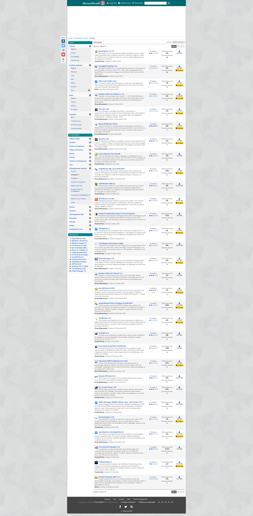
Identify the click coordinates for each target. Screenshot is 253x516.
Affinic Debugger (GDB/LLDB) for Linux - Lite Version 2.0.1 (120, 402)
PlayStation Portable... (79, 262)
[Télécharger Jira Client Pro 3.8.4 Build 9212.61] (179, 432)
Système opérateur (76, 65)
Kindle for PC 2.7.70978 (80, 266)
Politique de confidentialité (147, 502)
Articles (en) (126, 3)
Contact (121, 499)
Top (114, 499)
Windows (74, 72)
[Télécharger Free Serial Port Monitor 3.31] (179, 447)
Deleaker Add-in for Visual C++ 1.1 (111, 94)
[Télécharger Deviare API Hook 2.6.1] (179, 376)
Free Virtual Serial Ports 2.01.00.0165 (112, 346)
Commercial (75, 60)
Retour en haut (127, 511)
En (159, 502)
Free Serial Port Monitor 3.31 (109, 447)
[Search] (169, 3)
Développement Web (76, 214)
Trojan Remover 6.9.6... (80, 252)
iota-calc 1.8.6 (104, 109)
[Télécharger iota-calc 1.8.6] (179, 109)
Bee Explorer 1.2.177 (106, 51)
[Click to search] (169, 3)
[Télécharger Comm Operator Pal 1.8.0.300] (179, 154)
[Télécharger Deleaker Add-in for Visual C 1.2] (179, 273)
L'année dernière (76, 128)
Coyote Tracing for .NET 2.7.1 (109, 477)
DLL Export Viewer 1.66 (107, 387)
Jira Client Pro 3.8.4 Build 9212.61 (111, 432)
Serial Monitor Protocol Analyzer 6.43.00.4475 (115, 303)
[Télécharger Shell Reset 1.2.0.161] (179, 199)
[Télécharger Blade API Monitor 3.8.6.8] (179, 124)
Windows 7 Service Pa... (80, 241)
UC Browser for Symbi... (80, 255)
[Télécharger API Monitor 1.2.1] (179, 318)
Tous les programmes (140, 499)
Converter (139, 3)
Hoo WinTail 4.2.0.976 (107, 288)
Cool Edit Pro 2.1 (78, 257)
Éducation (72, 218)
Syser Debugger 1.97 (106, 258)
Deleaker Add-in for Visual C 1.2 (110, 273)
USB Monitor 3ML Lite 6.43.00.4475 (112, 169)
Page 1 (174, 46)
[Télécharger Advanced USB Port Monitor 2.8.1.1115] (179, 361)
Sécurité (72, 222)
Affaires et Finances (76, 150)
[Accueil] (94, 3)
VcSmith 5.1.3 (104, 333)
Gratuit (73, 53)
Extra (71, 95)
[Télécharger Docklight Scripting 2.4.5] (179, 66)
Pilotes (71, 225)
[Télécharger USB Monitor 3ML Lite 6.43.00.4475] (179, 169)
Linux (72, 75)
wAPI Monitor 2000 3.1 (107, 184)
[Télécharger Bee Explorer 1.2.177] (179, 51)
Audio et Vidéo (74, 139)
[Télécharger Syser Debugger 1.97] (179, 258)
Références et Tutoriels (78, 199)
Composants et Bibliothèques (80, 195)
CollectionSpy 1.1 (105, 462)
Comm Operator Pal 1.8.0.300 (109, 154)
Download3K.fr (99, 502)
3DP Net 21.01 (77, 264)
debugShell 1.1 (104, 228)
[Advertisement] (126, 21)
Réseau (72, 207)
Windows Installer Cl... (79, 243)
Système (72, 142)
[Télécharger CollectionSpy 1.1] (179, 462)
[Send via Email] (63, 54)
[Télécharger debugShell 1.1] (179, 228)
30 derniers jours (76, 124)
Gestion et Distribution (78, 182)
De (162, 502)
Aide (128, 499)
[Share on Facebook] (63, 41)
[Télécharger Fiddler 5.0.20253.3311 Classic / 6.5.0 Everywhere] (179, 213)
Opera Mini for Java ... (79, 238)
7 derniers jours (76, 121)
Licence (72, 46)
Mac (72, 79)
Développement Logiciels (81, 38)
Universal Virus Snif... (79, 259)
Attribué (73, 106)
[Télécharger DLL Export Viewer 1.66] (179, 387)
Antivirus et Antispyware (77, 161)
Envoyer (107, 499)
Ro (172, 502)
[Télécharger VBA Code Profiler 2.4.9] (179, 81)
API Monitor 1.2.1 (105, 318)
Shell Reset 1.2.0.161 (106, 199)
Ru (169, 502)
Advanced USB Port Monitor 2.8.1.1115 (113, 361)
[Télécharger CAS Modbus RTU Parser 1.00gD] (179, 243)
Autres (73, 202)
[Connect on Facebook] (120, 507)
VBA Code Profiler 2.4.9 (107, 81)
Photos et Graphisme (76, 146)
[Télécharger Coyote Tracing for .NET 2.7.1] (179, 477)
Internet (72, 157)
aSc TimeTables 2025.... (80, 248)
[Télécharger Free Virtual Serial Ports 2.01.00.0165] (179, 346)
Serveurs (72, 211)
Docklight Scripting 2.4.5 (108, 66)
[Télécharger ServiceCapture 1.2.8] (179, 417)
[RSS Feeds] (131, 507)
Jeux (71, 164)
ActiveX (73, 171)
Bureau (72, 153)
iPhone (73, 83)
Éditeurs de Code (76, 186)
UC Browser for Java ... (80, 245)
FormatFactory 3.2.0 (79, 268)
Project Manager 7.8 (79, 271)
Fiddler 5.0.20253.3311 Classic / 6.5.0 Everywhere (117, 213)
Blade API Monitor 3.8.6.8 (108, 124)
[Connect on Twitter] (125, 507)
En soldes (74, 109)
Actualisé (72, 114)
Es (166, 502)
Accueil (70, 38)
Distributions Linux (76, 229)
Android (73, 86)
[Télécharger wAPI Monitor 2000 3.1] (179, 184)
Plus (72, 90)
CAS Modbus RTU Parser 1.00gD (111, 243)
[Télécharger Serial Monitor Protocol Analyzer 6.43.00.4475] (179, 303)
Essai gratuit (75, 56)
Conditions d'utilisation (128, 502)
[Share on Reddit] (63, 50)
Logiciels (113, 3)
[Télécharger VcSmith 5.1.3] (179, 333)
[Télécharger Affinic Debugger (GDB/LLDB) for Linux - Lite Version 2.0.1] (179, 402)
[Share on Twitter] (63, 45)
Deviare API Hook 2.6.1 (107, 376)
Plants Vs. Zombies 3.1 (80, 250)
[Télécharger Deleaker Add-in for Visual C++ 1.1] (179, 94)
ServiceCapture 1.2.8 (106, 417)
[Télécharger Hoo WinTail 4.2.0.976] (179, 288)
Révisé (73, 102)
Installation (74, 178)
